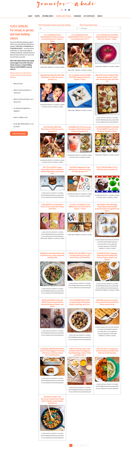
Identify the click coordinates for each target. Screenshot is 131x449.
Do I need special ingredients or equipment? (22, 109)
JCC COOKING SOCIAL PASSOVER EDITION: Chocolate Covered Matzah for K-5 (79, 37)
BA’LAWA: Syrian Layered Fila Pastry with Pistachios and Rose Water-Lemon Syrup (107, 302)
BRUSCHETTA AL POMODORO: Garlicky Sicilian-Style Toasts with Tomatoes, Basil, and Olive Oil (107, 78)
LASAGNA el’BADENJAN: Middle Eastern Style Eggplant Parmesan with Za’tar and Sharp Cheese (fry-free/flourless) (52, 352)
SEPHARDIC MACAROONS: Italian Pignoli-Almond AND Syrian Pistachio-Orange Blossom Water (107, 208)
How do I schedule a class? (21, 117)
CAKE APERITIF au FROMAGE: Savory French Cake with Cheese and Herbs (52, 207)
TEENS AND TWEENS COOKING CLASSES (52, 67)
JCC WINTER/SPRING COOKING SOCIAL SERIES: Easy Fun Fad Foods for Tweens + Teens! (107, 129)
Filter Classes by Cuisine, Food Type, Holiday (55, 25)
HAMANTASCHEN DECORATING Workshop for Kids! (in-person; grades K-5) (52, 77)
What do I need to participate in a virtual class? (22, 91)
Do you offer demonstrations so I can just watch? (24, 125)
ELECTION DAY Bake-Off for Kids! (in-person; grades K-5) (107, 168)
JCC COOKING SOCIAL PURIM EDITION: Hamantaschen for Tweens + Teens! (80, 77)
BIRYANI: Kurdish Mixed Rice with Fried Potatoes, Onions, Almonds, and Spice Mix (52, 255)
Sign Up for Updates (19, 134)
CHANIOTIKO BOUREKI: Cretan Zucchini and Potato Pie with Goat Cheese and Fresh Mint (79, 255)
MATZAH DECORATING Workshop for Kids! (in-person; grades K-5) (52, 129)
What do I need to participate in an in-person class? (24, 100)
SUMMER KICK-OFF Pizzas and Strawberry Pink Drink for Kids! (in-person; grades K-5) (79, 129)
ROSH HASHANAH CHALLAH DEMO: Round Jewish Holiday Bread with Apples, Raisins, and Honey (52, 303)
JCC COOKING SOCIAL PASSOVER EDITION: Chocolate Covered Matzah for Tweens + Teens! (52, 38)
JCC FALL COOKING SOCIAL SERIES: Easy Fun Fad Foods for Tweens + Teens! (80, 207)
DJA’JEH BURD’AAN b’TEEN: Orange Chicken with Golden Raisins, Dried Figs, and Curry (79, 302)
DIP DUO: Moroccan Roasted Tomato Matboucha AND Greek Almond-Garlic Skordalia (107, 351)
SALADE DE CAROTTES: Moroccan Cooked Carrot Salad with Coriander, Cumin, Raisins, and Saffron (52, 400)
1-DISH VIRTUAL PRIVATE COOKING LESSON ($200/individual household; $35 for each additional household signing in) (107, 120)
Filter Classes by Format (88, 25)
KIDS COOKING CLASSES (55, 107)
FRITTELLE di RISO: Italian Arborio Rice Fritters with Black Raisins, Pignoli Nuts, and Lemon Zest (52, 170)
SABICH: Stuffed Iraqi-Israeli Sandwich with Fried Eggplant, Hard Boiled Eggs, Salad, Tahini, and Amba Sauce (80, 352)
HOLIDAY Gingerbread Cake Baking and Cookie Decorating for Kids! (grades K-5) (80, 169)
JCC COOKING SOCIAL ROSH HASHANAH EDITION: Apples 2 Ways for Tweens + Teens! (107, 37)
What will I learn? (18, 84)
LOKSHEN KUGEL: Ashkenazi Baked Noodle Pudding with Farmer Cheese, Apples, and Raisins (107, 256)
